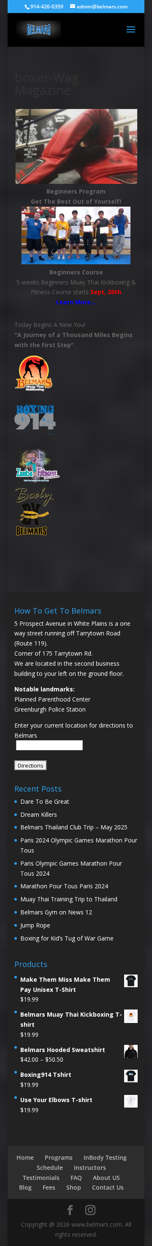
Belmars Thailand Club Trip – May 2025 (74, 827)
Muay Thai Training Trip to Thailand (68, 899)
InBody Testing (105, 1157)
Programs (59, 1157)
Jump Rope (35, 925)
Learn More (73, 302)
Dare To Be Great (44, 801)
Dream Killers (38, 814)
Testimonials (41, 1178)
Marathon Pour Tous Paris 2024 (64, 886)
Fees (49, 1187)
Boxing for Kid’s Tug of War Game (67, 938)
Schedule (50, 1168)
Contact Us (108, 1187)
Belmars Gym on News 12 (56, 912)
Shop (73, 1187)
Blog (25, 1187)
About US (106, 1178)
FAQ (76, 1178)
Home (25, 1157)
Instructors (90, 1168)
